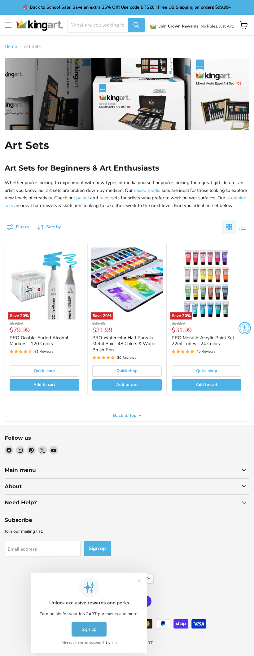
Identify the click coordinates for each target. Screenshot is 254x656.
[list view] (242, 227)
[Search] (136, 25)
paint (104, 198)
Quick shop (44, 371)
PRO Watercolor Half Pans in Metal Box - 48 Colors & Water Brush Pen (124, 344)
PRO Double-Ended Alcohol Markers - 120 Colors (39, 341)
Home (11, 46)
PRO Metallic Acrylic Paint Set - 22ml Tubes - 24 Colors (204, 341)
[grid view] (229, 227)
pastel (82, 198)
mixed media (147, 190)
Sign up (97, 548)
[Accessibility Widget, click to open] (245, 328)
